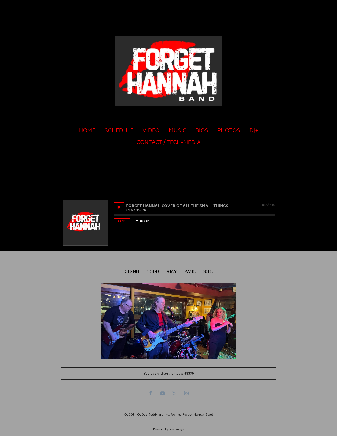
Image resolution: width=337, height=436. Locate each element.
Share (144, 221)
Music (177, 131)
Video (151, 131)
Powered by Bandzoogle (168, 429)
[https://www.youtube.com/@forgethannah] (162, 393)
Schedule (119, 131)
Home (87, 131)
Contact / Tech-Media (168, 142)
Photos (228, 131)
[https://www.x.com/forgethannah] (174, 393)
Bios (201, 131)
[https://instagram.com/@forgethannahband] (186, 393)
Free (121, 221)
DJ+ (253, 131)
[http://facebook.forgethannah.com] (150, 393)
